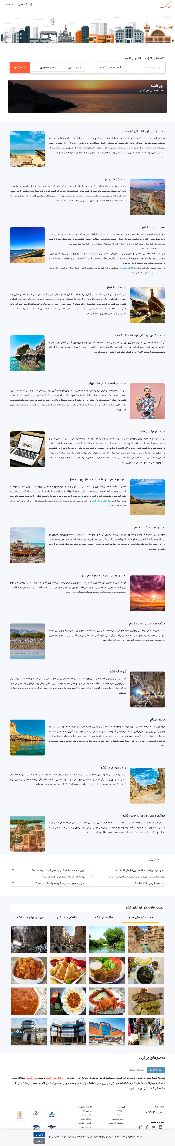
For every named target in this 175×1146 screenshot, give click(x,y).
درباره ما (120, 1110)
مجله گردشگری (117, 1119)
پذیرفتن (39, 1134)
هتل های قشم (54, 1078)
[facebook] (147, 1127)
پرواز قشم (106, 501)
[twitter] (153, 1127)
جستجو (19, 67)
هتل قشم (95, 501)
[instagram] (160, 1127)
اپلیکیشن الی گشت (116, 1123)
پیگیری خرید (86, 1110)
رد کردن (39, 1141)
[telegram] (140, 1127)
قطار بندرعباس (125, 268)
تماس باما (119, 1114)
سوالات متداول (85, 1119)
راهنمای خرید (86, 1114)
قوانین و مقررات (85, 1123)
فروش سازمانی (85, 1127)
